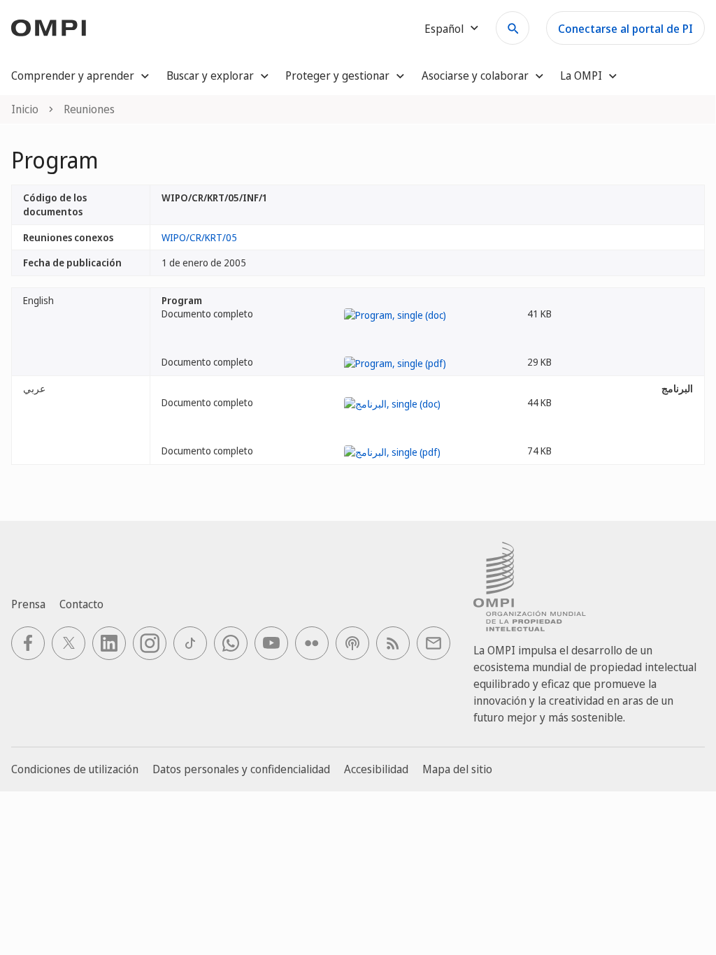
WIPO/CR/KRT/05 (199, 237)
